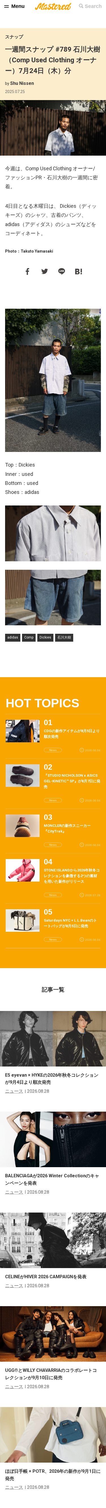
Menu (18, 6)
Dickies (45, 637)
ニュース (14, 1091)
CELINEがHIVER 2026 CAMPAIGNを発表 (45, 1276)
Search (93, 6)
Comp (28, 637)
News (53, 750)
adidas (12, 637)
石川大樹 (64, 637)
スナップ (14, 36)
